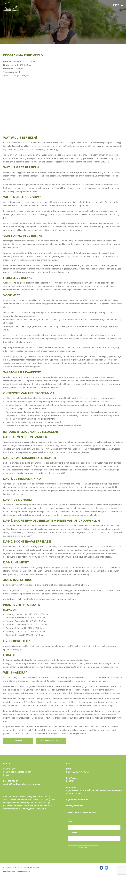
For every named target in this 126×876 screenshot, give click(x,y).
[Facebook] (101, 868)
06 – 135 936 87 (10, 781)
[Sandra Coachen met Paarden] (11, 6)
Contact (18, 740)
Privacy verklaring (74, 805)
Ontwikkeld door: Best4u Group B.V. (16, 871)
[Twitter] (106, 868)
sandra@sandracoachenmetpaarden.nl (22, 784)
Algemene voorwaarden (77, 799)
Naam (70, 822)
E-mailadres (72, 832)
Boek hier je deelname (51, 740)
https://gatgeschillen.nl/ (34, 808)
